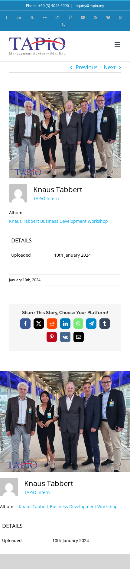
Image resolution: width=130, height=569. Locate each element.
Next (109, 67)
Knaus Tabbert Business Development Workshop (58, 221)
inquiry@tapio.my (89, 5)
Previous (87, 67)
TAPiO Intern (46, 198)
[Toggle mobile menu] (118, 44)
